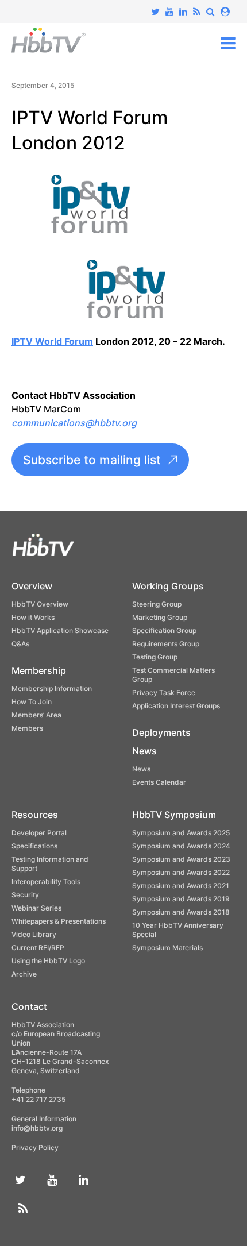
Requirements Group (165, 643)
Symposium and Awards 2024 (181, 846)
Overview (31, 586)
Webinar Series (36, 908)
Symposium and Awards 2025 (181, 832)
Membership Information (51, 688)
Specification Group (164, 630)
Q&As (20, 643)
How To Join (31, 701)
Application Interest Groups (176, 705)
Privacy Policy (35, 1147)
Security (25, 894)
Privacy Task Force (163, 692)
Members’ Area (36, 715)
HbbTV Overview (39, 604)
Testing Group (154, 657)
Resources (34, 814)
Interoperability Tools (45, 881)
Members (27, 728)
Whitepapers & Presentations (58, 921)
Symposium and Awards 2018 (181, 912)
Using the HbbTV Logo (48, 960)
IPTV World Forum (52, 341)
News (144, 751)
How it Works (33, 617)
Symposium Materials (167, 947)
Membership (38, 670)
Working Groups (168, 586)
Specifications (34, 846)
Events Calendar (159, 782)
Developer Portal (39, 832)
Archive (24, 974)
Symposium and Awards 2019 (181, 898)
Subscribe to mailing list (92, 460)
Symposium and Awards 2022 (181, 872)
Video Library (33, 934)
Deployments (161, 732)
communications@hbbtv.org (74, 423)
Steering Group (157, 604)
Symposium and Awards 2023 (181, 859)
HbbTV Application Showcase (60, 630)
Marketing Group (159, 617)
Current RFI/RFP (37, 947)
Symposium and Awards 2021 (180, 885)
